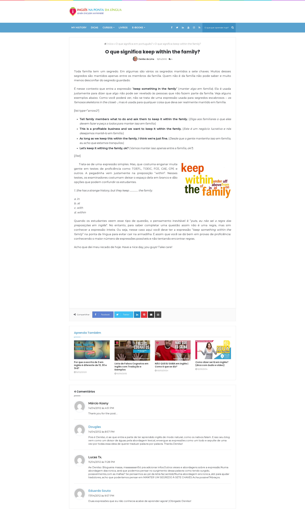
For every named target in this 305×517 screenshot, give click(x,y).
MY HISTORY (78, 27)
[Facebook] (171, 27)
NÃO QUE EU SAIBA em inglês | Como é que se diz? (171, 365)
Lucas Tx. (95, 457)
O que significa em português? (134, 43)
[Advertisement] (152, 276)
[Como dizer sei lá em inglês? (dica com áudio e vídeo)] (213, 349)
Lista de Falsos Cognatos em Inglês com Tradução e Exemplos (131, 366)
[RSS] (199, 27)
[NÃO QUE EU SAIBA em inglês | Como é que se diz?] (173, 350)
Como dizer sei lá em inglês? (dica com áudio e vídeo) (211, 364)
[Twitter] (177, 27)
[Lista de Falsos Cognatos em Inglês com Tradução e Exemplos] (132, 350)
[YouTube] (188, 27)
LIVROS (123, 27)
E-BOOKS (137, 27)
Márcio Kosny (98, 403)
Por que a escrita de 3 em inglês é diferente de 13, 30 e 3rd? (90, 365)
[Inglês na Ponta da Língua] (95, 11)
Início (110, 43)
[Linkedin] (183, 27)
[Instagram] (194, 27)
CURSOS (107, 27)
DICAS (94, 27)
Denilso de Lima (146, 59)
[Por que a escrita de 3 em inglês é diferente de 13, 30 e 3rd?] (92, 349)
